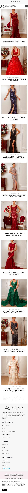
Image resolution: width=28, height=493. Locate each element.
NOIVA (4, 447)
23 (20, 397)
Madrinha (14, 40)
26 (8, 399)
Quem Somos (5, 425)
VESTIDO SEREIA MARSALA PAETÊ (14, 42)
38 (23, 399)
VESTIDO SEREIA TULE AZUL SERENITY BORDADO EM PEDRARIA (14, 195)
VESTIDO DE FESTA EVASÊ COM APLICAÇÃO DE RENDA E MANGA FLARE (14, 390)
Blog (3, 428)
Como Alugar (6, 434)
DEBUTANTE (5, 453)
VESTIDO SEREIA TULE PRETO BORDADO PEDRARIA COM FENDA (14, 157)
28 (15, 399)
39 (12, 401)
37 (19, 399)
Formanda (9, 40)
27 (11, 399)
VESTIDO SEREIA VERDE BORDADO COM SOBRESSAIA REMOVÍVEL (14, 312)
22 (17, 397)
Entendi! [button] (4, 489)
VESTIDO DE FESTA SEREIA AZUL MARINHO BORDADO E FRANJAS (14, 350)
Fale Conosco (6, 437)
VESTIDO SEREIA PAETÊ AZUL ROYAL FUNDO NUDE (14, 118)
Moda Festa (18, 40)
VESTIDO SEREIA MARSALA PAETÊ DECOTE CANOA (14, 273)
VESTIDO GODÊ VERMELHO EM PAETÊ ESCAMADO (14, 79)
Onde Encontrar (6, 468)
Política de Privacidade (9, 431)
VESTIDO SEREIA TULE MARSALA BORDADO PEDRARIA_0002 (14, 234)
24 (24, 397)
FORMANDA (5, 450)
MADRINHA (5, 444)
